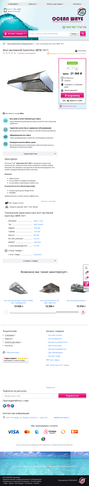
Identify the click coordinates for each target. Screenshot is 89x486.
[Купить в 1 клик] (17, 304)
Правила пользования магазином (35, 466)
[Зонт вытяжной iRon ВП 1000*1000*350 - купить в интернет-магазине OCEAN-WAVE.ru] (50, 287)
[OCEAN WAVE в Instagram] (8, 406)
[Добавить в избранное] (7, 304)
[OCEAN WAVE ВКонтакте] (4, 406)
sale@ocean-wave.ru (61, 417)
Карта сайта (17, 466)
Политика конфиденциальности (64, 466)
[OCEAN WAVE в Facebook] (12, 406)
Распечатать (82, 51)
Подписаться (72, 395)
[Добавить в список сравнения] (12, 304)
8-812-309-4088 (14, 9)
